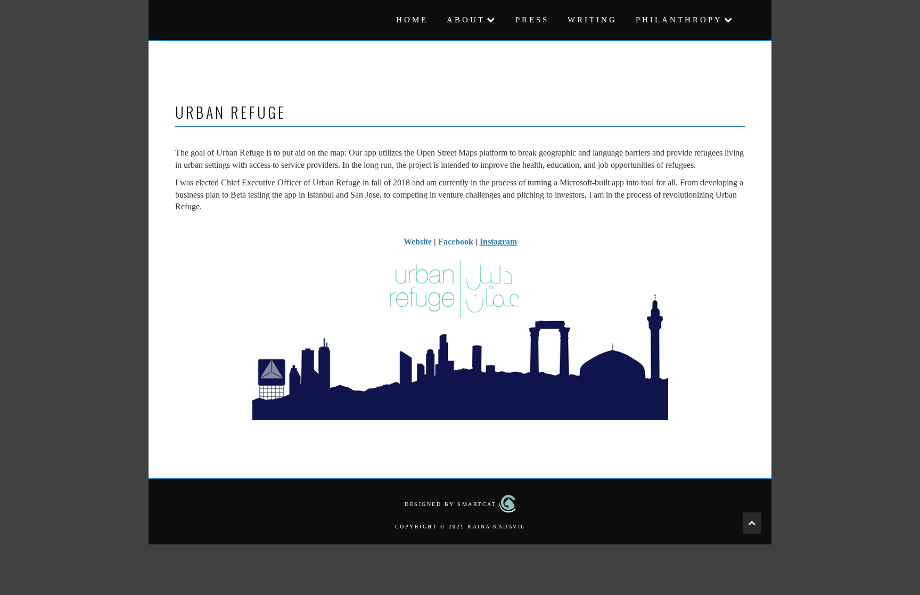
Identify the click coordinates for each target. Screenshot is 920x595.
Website (418, 241)
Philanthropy (679, 19)
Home (412, 19)
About (466, 19)
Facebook (455, 241)
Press (532, 19)
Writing (592, 19)
